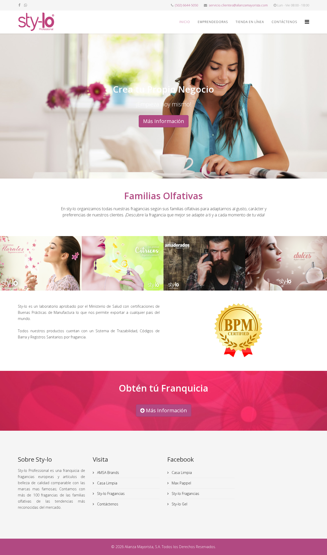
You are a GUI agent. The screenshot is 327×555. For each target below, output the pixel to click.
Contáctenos (284, 22)
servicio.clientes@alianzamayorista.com (238, 5)
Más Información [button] (163, 121)
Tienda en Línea (250, 22)
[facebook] (19, 5)
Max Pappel (181, 483)
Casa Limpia (106, 483)
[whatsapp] (25, 5)
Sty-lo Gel (179, 504)
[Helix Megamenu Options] (307, 21)
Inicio (184, 22)
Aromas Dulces (286, 269)
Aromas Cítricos (122, 269)
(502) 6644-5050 (186, 5)
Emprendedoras (213, 22)
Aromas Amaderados (204, 269)
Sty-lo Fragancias (110, 493)
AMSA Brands (107, 472)
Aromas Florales (41, 269)
